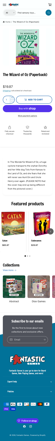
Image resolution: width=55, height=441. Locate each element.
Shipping (7, 91)
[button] (4, 5)
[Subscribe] (44, 339)
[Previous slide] (4, 231)
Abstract (14, 301)
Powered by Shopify (37, 435)
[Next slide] (50, 231)
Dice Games (39, 301)
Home (8, 22)
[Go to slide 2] (27, 256)
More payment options (27, 116)
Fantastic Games (22, 435)
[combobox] (34, 12)
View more (8, 270)
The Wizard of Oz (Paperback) (26, 22)
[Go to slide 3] (29, 256)
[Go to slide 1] (25, 256)
